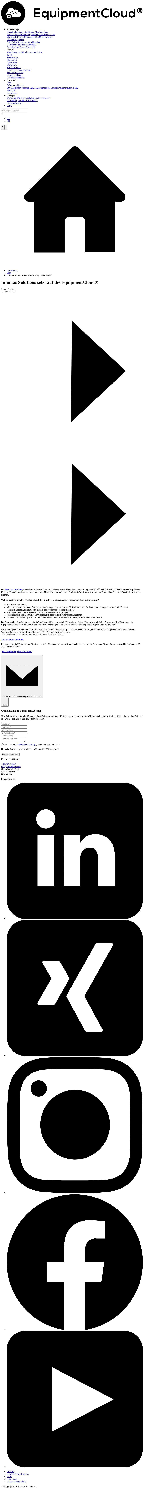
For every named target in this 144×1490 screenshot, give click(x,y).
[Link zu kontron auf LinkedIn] (75, 918)
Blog (9, 273)
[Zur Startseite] (75, 268)
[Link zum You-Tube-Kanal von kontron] (75, 1466)
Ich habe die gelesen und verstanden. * (31, 744)
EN (8, 121)
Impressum (11, 1479)
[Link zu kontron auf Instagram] (75, 1192)
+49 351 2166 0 (8, 764)
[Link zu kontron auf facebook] (75, 1329)
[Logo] (72, 24)
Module (10, 50)
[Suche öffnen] (2, 127)
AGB (9, 1476)
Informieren (12, 80)
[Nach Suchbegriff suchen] (2, 113)
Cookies (10, 1471)
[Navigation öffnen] (5, 127)
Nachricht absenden (10, 754)
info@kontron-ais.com (11, 766)
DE (8, 118)
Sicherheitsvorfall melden (18, 1474)
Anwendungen (13, 29)
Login (9, 105)
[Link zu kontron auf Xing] (75, 1055)
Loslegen (11, 95)
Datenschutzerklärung (25, 744)
